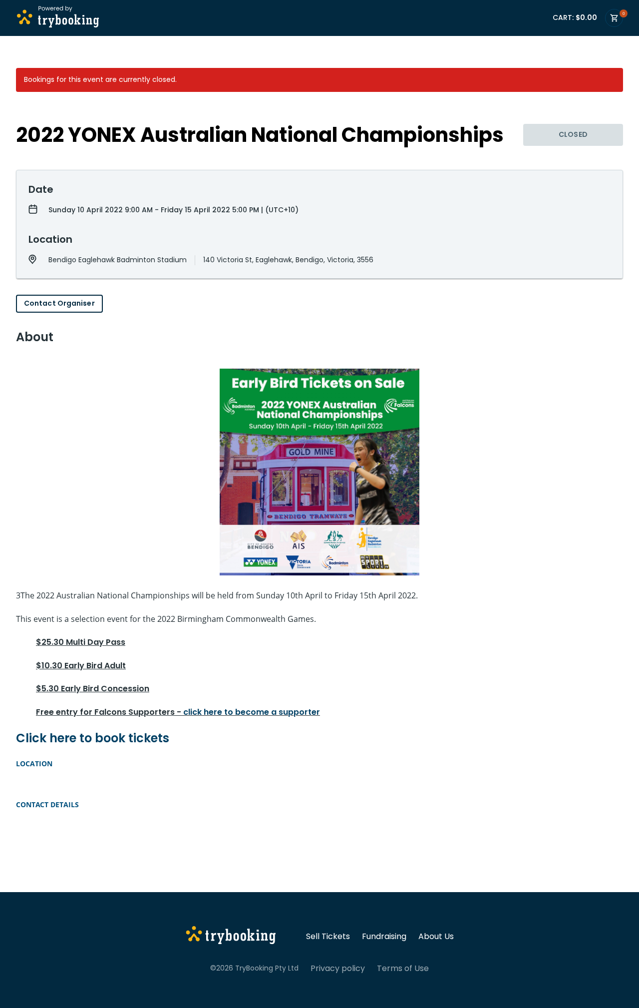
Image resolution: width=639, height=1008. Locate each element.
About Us (436, 936)
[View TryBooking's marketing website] (231, 936)
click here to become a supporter (251, 712)
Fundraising (384, 936)
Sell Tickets (328, 936)
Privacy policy (338, 968)
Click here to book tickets (92, 738)
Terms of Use (403, 968)
